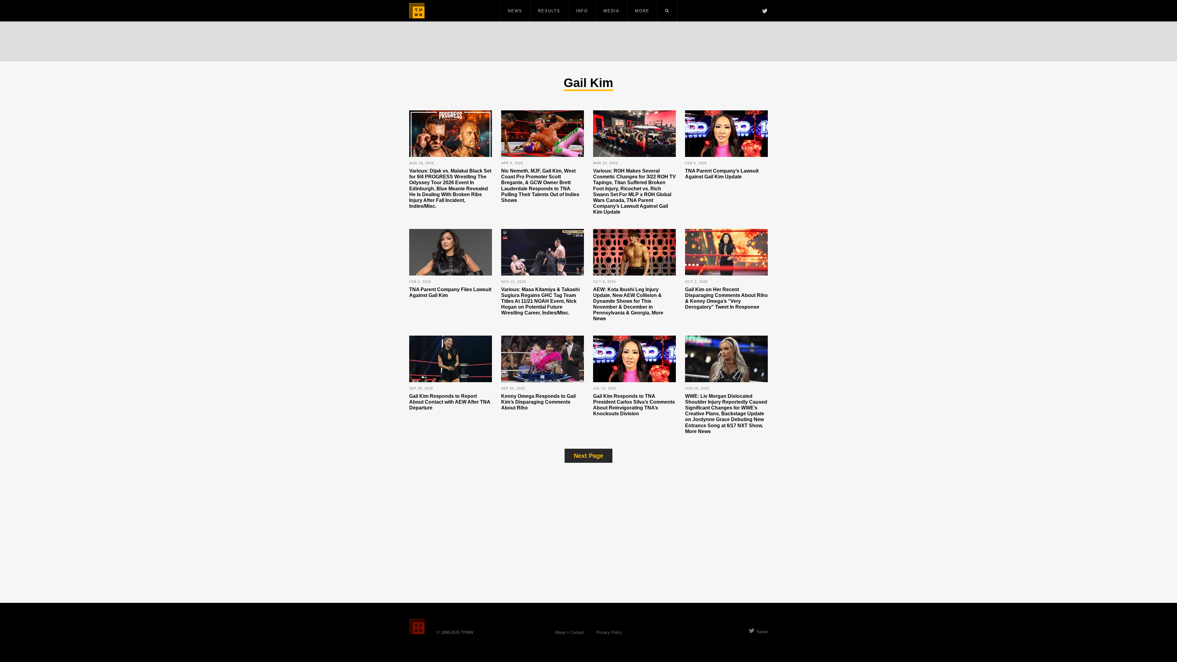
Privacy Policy (609, 632)
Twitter (762, 632)
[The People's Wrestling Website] (417, 10)
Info (582, 11)
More (642, 11)
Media (611, 11)
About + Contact (569, 632)
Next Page (588, 455)
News (515, 11)
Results (549, 11)
